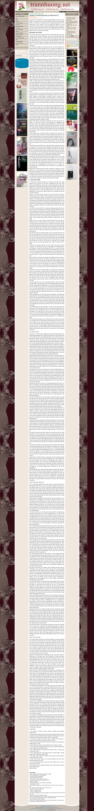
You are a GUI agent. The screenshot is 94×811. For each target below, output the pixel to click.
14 (76, 42)
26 (72, 45)
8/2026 (72, 36)
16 (66, 44)
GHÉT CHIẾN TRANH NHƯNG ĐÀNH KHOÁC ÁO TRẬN (40, 774)
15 (78, 42)
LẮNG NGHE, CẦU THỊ (34, 784)
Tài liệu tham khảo (19, 41)
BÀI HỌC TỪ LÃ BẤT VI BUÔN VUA (37, 789)
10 (68, 42)
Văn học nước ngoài (19, 22)
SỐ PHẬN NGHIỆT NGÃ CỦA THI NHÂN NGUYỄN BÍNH (40, 782)
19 (72, 44)
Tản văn (17, 21)
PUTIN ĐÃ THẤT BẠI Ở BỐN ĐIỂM (36, 776)
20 (74, 44)
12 (72, 42)
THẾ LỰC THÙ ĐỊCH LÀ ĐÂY (35, 790)
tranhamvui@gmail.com (51, 809)
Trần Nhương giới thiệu (20, 37)
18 (70, 44)
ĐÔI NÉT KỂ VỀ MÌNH (71, 26)
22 (78, 44)
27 (74, 45)
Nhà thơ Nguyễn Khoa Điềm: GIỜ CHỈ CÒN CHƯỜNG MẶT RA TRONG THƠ (71, 31)
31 (68, 47)
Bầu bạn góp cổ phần (19, 26)
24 (68, 45)
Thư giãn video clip (19, 34)
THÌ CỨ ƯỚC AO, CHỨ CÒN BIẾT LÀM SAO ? (39, 779)
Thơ (16, 17)
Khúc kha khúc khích (19, 32)
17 (68, 44)
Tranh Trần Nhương (19, 42)
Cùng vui (17, 31)
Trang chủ (22, 14)
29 (78, 45)
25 (70, 45)
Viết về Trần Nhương (19, 29)
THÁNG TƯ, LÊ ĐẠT (34, 781)
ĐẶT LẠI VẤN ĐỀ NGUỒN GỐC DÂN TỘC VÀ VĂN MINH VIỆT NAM (43, 797)
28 (76, 45)
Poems (17, 39)
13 (74, 42)
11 (70, 42)
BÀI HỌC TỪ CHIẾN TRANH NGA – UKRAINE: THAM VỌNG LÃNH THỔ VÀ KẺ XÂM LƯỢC (47, 796)
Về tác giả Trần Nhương (20, 16)
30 (66, 47)
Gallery (17, 44)
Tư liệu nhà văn (18, 36)
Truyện (17, 19)
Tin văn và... (18, 24)
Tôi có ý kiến (18, 27)
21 (76, 44)
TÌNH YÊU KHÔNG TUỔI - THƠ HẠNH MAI (38, 775)
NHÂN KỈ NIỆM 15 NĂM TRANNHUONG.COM (38, 795)
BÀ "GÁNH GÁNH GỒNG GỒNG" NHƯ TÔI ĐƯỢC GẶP (40, 787)
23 (66, 45)
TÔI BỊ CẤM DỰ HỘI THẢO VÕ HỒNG (37, 799)
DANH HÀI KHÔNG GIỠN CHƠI (36, 777)
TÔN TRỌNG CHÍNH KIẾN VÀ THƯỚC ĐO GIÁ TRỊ (39, 780)
